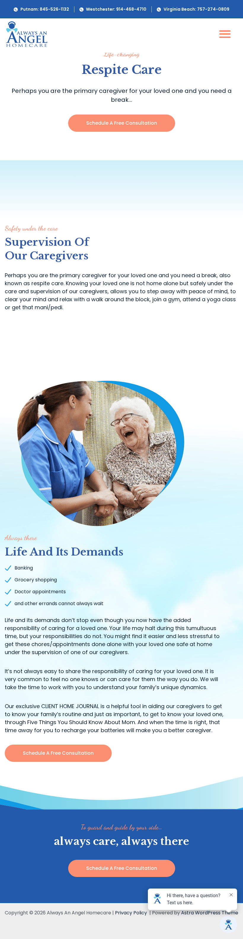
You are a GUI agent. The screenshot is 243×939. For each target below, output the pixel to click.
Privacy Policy (131, 912)
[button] (224, 33)
